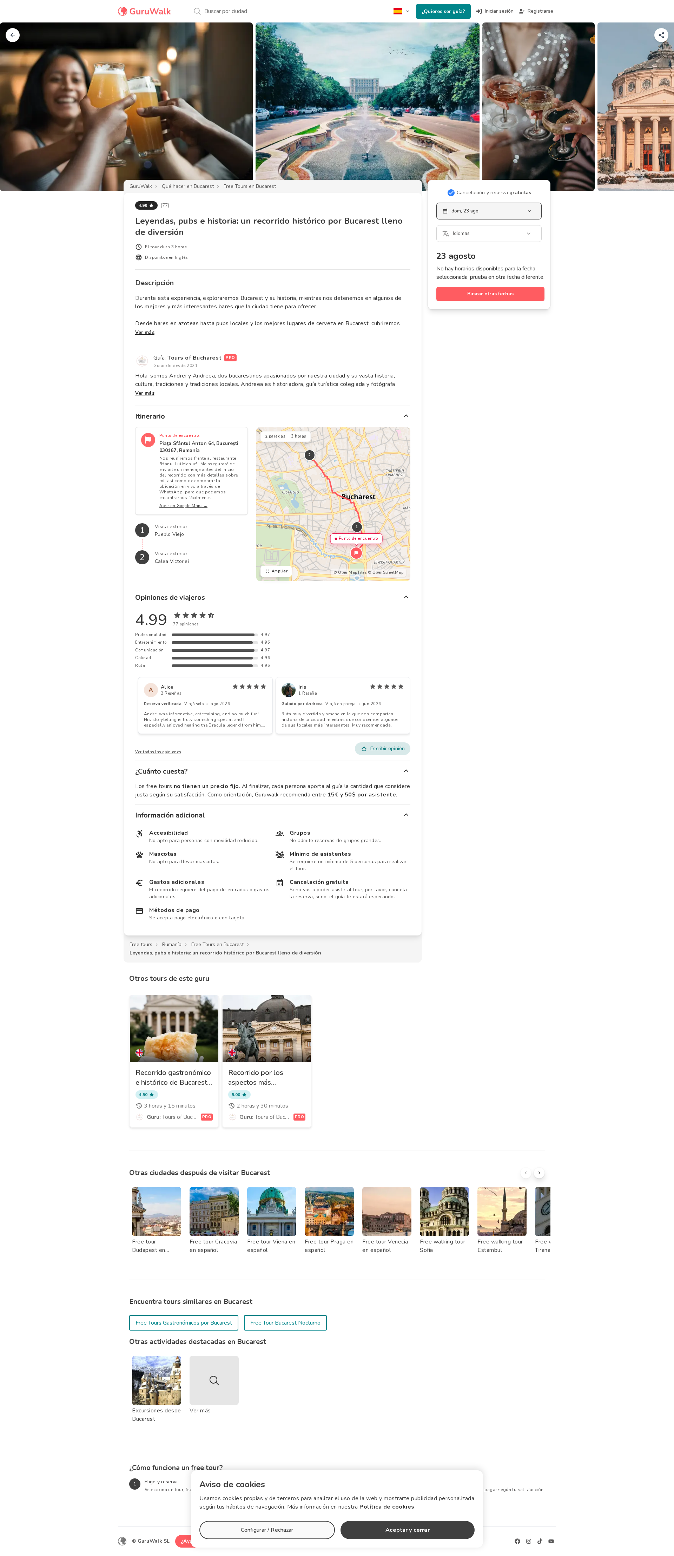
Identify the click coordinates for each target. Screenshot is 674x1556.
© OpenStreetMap (386, 572)
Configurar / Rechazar (267, 1530)
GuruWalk (141, 186)
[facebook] (517, 1541)
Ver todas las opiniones (158, 752)
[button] (356, 553)
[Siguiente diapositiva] (657, 106)
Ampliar (280, 571)
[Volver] (13, 35)
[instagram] (529, 1541)
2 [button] (309, 455)
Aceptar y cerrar (407, 1530)
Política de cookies (387, 1507)
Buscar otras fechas (490, 293)
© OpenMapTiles (349, 572)
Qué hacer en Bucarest (188, 186)
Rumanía (171, 944)
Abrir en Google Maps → (183, 505)
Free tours (141, 944)
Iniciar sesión (499, 11)
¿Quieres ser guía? (443, 11)
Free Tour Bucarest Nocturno (285, 1323)
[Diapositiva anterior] (16, 106)
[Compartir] (661, 35)
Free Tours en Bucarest (250, 186)
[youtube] (551, 1541)
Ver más (144, 332)
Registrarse (540, 11)
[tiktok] (540, 1541)
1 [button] (357, 527)
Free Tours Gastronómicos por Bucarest (184, 1323)
